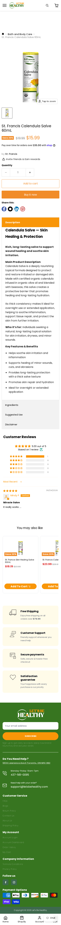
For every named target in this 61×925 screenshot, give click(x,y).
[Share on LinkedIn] (16, 209)
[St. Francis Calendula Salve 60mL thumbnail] (7, 113)
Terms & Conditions (13, 864)
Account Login (10, 837)
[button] (16, 456)
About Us (7, 820)
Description (12, 222)
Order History (9, 847)
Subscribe (30, 736)
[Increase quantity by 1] (30, 172)
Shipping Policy (10, 825)
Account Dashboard (13, 842)
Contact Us (8, 815)
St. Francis (11, 154)
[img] (10, 490)
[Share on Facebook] (4, 209)
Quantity (7, 165)
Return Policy (9, 810)
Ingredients (11, 405)
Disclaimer (11, 424)
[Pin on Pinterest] (22, 209)
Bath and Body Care (20, 34)
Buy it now (30, 195)
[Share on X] (10, 209)
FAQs (5, 800)
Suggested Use (14, 414)
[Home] (3, 34)
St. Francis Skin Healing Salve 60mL (19, 560)
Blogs (5, 805)
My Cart (7, 852)
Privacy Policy (10, 869)
